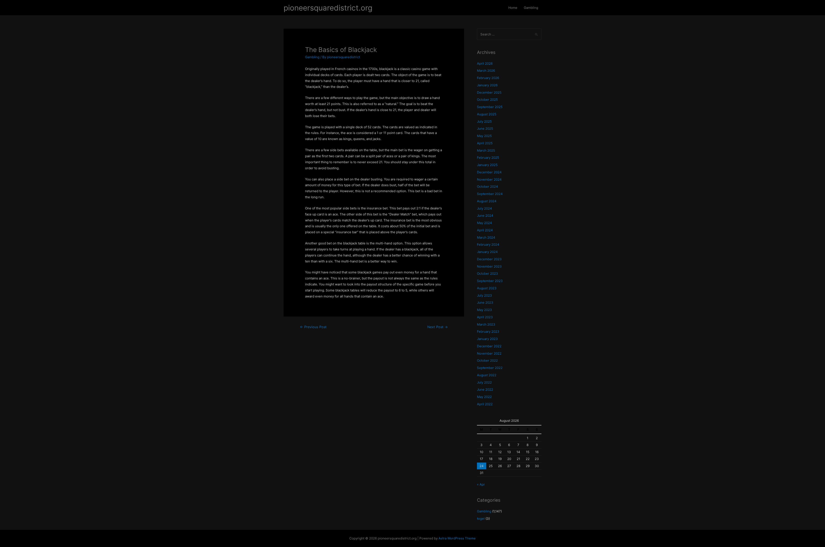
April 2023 (485, 317)
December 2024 (489, 172)
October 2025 (487, 100)
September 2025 (490, 107)
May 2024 (484, 223)
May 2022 (484, 397)
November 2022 (489, 353)
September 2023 (490, 281)
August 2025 (486, 114)
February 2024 (488, 244)
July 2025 (484, 121)
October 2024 (487, 186)
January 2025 (487, 165)
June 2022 (485, 389)
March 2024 (486, 237)
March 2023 (486, 324)
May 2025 (484, 136)
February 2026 (488, 78)
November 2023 (489, 266)
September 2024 (490, 194)
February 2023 (488, 331)
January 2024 (487, 252)
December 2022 (489, 346)
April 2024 (485, 230)
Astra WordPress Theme (457, 538)
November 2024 (489, 179)
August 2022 (486, 375)
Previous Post (313, 327)
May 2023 (484, 310)
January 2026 (487, 85)
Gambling (531, 8)
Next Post (437, 327)
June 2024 (485, 215)
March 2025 (486, 150)
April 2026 (485, 63)
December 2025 (489, 92)
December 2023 (489, 259)
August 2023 (487, 288)
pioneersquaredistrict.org (328, 7)
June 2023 (485, 302)
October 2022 (487, 360)
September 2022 (490, 368)
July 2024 (484, 208)
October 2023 (487, 273)
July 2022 (484, 382)
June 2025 (485, 128)
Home (512, 8)
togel (481, 519)
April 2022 (485, 404)
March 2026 (486, 71)
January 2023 (487, 339)
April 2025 (485, 143)
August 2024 (487, 201)
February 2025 (488, 157)
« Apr (481, 484)
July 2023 (484, 295)
